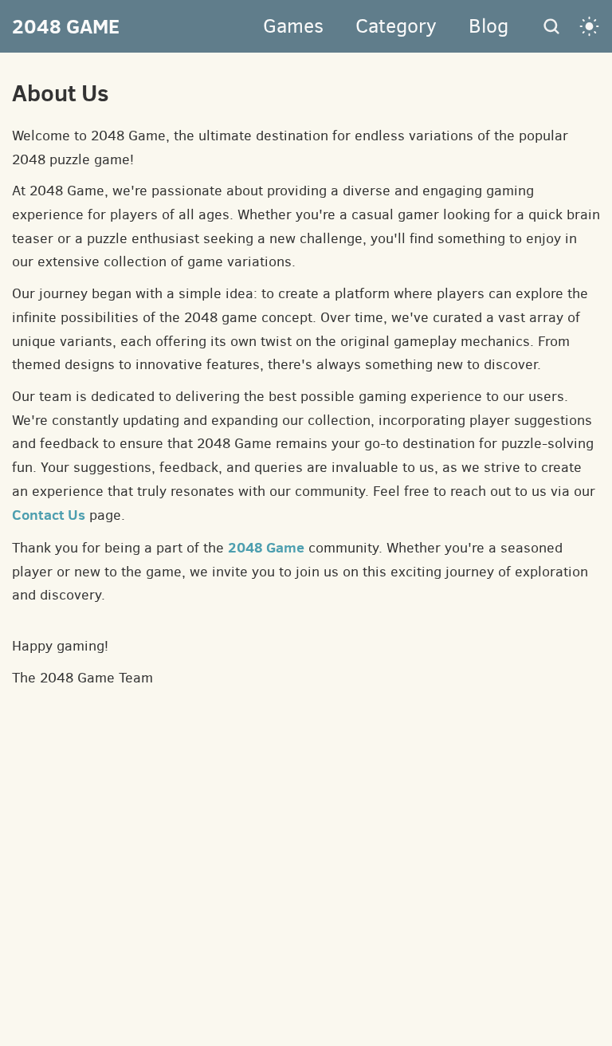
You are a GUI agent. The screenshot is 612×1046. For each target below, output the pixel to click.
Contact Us (48, 515)
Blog (488, 26)
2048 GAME (66, 26)
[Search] (551, 26)
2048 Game (266, 547)
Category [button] (396, 26)
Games (293, 26)
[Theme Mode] (590, 26)
